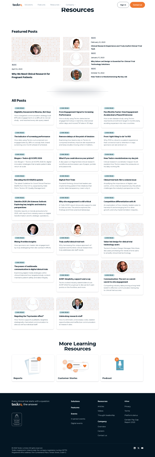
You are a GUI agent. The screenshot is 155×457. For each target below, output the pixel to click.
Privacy (128, 406)
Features (41, 5)
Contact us (137, 5)
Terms (127, 411)
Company (70, 5)
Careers (101, 431)
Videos (100, 411)
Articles (101, 406)
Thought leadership (106, 415)
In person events (78, 419)
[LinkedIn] (135, 448)
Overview (102, 427)
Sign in (123, 5)
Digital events (76, 423)
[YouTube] (142, 448)
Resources (54, 5)
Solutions (29, 5)
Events (74, 413)
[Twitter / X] (138, 448)
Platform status (131, 415)
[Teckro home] (17, 4)
